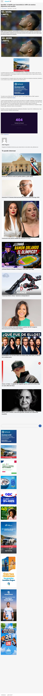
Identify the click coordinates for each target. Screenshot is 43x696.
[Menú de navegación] (2, 1)
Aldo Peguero (4, 8)
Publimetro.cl (6, 134)
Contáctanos (3, 694)
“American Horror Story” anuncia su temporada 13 (15, 295)
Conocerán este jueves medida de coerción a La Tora (16, 238)
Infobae (14, 97)
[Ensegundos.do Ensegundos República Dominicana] (8, 1)
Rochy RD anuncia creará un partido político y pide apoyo (17, 176)
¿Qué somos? (9, 694)
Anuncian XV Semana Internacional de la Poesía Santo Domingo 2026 (20, 197)
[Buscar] (40, 426)
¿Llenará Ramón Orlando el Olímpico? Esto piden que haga (18, 269)
